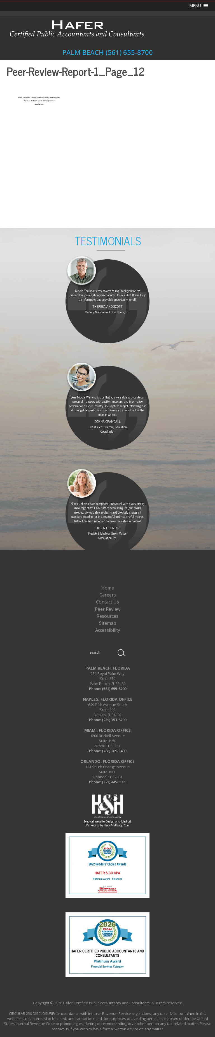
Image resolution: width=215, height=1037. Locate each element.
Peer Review (107, 609)
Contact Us (107, 602)
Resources (107, 616)
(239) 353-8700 (114, 719)
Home (107, 588)
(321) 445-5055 (114, 781)
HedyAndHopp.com (117, 825)
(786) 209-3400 (114, 750)
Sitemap (107, 623)
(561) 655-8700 (129, 52)
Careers (107, 595)
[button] (195, 5)
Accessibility (107, 630)
